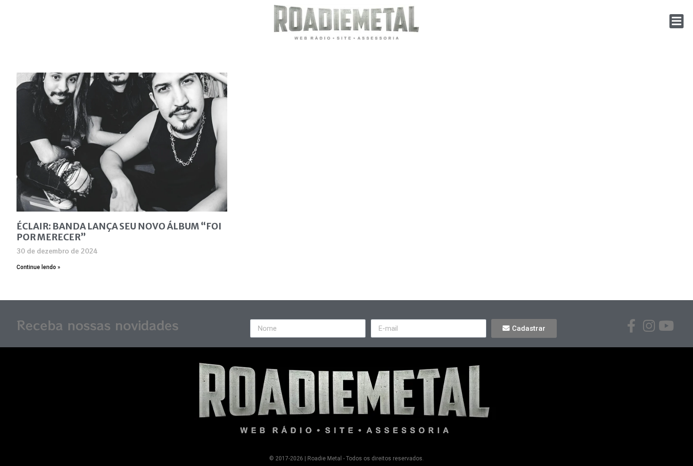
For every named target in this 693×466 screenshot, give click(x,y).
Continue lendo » (38, 267)
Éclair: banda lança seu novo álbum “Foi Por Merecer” (119, 232)
